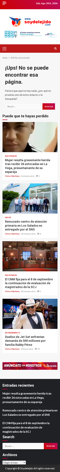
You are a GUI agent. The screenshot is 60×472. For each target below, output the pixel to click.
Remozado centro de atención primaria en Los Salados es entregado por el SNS (30, 198)
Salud (8, 217)
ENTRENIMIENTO (12, 333)
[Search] (55, 48)
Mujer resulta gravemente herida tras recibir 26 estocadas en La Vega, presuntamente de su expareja (30, 137)
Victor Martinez (12, 176)
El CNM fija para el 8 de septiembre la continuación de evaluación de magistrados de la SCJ (30, 256)
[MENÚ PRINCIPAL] (5, 48)
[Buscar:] (23, 106)
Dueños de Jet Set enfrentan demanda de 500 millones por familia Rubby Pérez (30, 314)
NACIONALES (11, 156)
